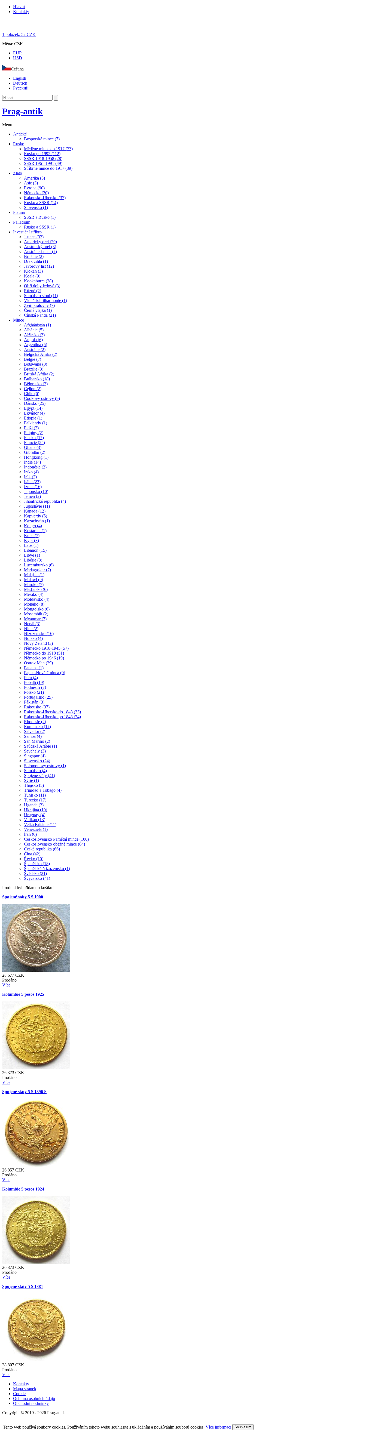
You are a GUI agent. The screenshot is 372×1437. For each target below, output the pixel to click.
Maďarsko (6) (36, 589)
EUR (17, 53)
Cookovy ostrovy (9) (42, 398)
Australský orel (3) (40, 246)
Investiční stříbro (27, 232)
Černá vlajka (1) (38, 310)
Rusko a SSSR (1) (40, 227)
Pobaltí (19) (34, 682)
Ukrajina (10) (35, 809)
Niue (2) (31, 628)
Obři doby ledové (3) (42, 285)
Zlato (17, 173)
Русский (21, 88)
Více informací (218, 1427)
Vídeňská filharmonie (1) (45, 300)
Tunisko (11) (35, 795)
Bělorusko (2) (36, 383)
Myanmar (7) (35, 618)
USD (17, 57)
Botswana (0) (35, 364)
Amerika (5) (34, 178)
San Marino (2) (37, 741)
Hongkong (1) (36, 457)
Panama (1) (34, 667)
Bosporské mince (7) (42, 139)
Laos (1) (31, 545)
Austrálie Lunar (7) (40, 251)
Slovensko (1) (36, 207)
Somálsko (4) (35, 770)
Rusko (18, 143)
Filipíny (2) (33, 432)
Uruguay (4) (34, 814)
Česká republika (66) (42, 849)
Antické (20, 134)
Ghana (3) (32, 447)
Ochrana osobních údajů (34, 1398)
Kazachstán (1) (37, 521)
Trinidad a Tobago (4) (43, 790)
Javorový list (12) (39, 266)
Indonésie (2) (35, 467)
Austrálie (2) (34, 349)
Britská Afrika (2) (39, 374)
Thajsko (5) (34, 785)
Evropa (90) (34, 188)
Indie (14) (32, 462)
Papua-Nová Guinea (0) (44, 672)
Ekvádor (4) (34, 413)
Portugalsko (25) (38, 697)
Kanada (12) (34, 511)
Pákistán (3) (34, 702)
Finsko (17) (34, 437)
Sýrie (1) (31, 780)
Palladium (21, 222)
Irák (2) (30, 476)
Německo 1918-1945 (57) (46, 648)
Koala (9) (32, 276)
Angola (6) (33, 339)
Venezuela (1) (36, 829)
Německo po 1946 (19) (44, 658)
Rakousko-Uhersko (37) (45, 197)
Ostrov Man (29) (38, 663)
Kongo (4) (33, 525)
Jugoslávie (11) (37, 506)
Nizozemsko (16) (39, 633)
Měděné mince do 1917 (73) (48, 148)
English (19, 78)
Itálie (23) (32, 481)
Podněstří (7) (35, 687)
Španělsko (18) (37, 863)
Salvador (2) (34, 731)
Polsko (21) (34, 692)
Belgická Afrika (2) (40, 354)
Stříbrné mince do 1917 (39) (48, 168)
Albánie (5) (34, 330)
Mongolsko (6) (37, 609)
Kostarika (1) (35, 530)
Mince (18, 320)
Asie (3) (31, 183)
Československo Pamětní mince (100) (56, 839)
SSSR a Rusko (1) (40, 217)
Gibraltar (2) (34, 452)
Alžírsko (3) (34, 334)
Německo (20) (36, 192)
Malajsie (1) (34, 574)
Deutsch (20, 83)
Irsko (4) (31, 472)
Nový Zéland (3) (38, 643)
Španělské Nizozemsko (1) (47, 868)
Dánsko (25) (34, 403)
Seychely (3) (35, 751)
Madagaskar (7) (37, 570)
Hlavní (19, 6)
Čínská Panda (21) (40, 315)
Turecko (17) (35, 800)
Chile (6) (31, 393)
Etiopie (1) (33, 418)
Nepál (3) (32, 623)
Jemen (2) (32, 496)
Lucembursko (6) (39, 565)
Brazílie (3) (33, 369)
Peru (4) (31, 677)
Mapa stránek (24, 1388)
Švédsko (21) (35, 873)
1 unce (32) (34, 237)
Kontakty (21, 11)
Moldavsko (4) (36, 599)
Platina (19, 212)
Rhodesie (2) (35, 721)
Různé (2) (32, 290)
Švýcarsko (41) (37, 878)
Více (6, 985)
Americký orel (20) (40, 241)
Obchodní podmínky (31, 1403)
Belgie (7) (32, 359)
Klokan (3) (33, 271)
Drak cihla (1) (36, 261)
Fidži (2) (31, 427)
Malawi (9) (33, 579)
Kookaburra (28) (38, 281)
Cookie (19, 1393)
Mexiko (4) (33, 594)
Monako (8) (34, 604)
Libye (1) (32, 555)
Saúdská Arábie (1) (40, 746)
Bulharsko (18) (37, 379)
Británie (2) (34, 256)
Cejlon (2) (32, 388)
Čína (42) (32, 854)
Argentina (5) (35, 344)
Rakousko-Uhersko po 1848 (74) (52, 716)
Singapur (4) (34, 756)
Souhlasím (242, 1427)
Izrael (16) (33, 486)
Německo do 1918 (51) (44, 653)
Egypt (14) (33, 408)
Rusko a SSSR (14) (41, 202)
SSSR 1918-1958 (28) (43, 158)
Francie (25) (34, 442)
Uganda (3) (34, 805)
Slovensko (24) (37, 760)
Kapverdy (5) (35, 516)
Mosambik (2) (36, 614)
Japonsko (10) (36, 491)
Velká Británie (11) (40, 824)
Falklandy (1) (35, 423)
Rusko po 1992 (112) (42, 153)
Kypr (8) (31, 540)
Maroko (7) (34, 584)
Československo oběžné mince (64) (54, 844)
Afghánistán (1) (37, 325)
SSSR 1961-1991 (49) (43, 163)
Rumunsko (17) (37, 726)
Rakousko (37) (37, 707)
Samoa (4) (33, 736)
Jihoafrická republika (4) (45, 501)
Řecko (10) (33, 858)
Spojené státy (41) (39, 775)
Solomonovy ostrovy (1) (45, 765)
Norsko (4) (33, 638)
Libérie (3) (33, 560)
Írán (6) (30, 834)
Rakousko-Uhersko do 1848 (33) (52, 712)
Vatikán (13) (34, 819)
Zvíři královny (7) (39, 305)
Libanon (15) (35, 550)
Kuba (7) (31, 535)
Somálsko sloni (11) (41, 295)
